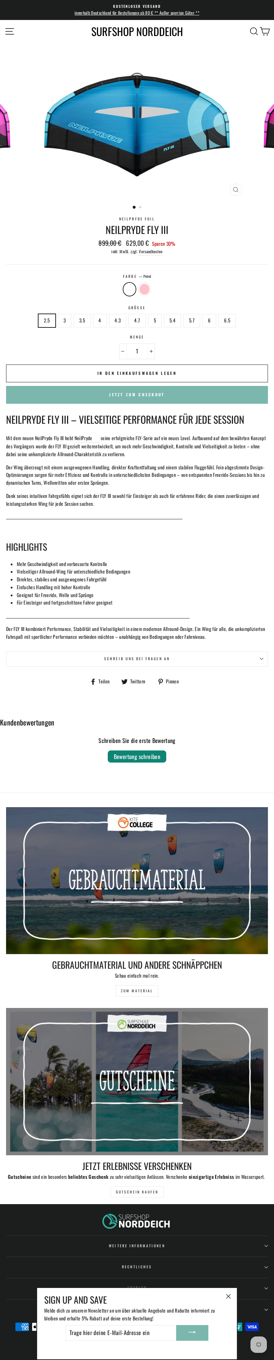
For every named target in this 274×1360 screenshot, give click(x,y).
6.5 (227, 320)
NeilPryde (83, 438)
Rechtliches (137, 1266)
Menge (137, 337)
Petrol (129, 289)
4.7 (137, 320)
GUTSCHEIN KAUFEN (137, 1192)
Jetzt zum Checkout (136, 394)
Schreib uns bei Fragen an (137, 658)
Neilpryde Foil (137, 218)
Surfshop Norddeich (137, 31)
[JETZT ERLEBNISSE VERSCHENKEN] (137, 1081)
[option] (137, 10)
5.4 (172, 320)
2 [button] (141, 208)
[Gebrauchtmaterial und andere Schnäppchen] (137, 880)
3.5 (82, 320)
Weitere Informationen (137, 1245)
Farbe (137, 276)
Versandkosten (150, 251)
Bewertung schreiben (137, 756)
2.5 (47, 320)
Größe (136, 307)
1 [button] (134, 207)
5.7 (191, 320)
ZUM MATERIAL (137, 990)
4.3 (118, 320)
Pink (144, 289)
